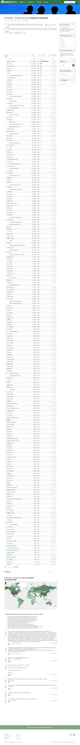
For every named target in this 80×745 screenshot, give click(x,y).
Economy (19, 20)
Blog (17, 739)
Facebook (70, 734)
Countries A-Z (7, 735)
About (18, 734)
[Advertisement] (30, 43)
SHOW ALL (7, 27)
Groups (46, 2)
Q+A (24, 33)
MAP (12, 33)
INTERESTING (18, 33)
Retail (61, 39)
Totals (6, 55)
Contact (18, 737)
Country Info (10, 20)
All (73, 65)
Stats (15, 20)
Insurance (62, 43)
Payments (62, 45)
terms (74, 742)
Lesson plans (7, 737)
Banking (62, 41)
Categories (22, 2)
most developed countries (65, 28)
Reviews (6, 739)
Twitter (74, 734)
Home (5, 20)
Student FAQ (19, 735)
